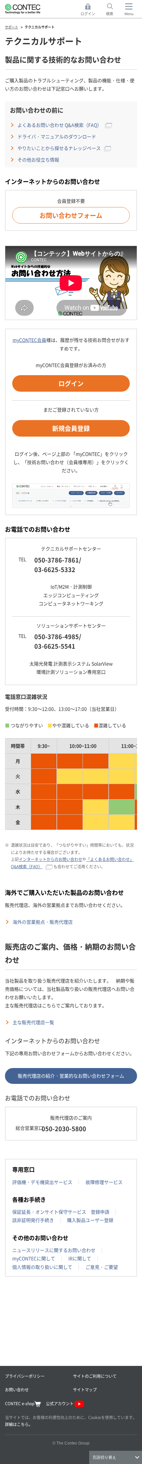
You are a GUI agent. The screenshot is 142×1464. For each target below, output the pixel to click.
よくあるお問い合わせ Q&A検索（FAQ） (60, 125)
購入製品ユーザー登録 (90, 1220)
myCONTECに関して (33, 1258)
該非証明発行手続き (33, 1220)
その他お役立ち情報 (38, 159)
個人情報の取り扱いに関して (42, 1267)
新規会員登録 (71, 428)
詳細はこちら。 (19, 1424)
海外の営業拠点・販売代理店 (43, 921)
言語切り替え (104, 1457)
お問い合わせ (17, 1389)
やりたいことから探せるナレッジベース (59, 148)
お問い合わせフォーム (71, 215)
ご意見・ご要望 (102, 1267)
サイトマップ (85, 1389)
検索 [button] (113, 10)
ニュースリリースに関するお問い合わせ (53, 1250)
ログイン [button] (90, 10)
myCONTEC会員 (29, 340)
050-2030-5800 (64, 1128)
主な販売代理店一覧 (33, 1022)
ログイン (71, 383)
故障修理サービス (104, 1182)
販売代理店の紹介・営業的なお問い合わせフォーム (71, 1075)
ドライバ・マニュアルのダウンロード (57, 136)
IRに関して (79, 1258)
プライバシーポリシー (25, 1376)
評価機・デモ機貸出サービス (42, 1182)
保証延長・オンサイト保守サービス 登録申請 (60, 1211)
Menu (128, 14)
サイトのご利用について (95, 1376)
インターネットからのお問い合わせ (50, 859)
